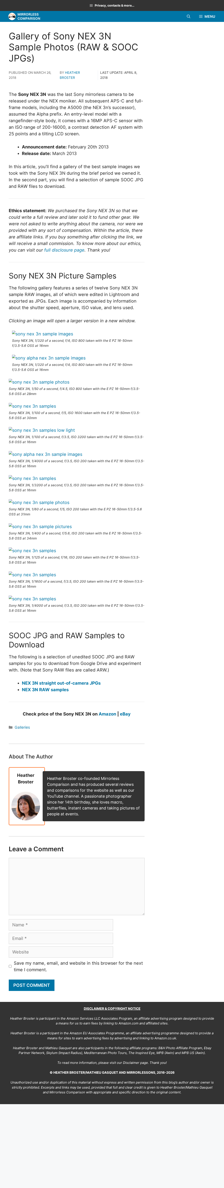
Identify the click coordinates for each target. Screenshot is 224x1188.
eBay (125, 714)
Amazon (107, 714)
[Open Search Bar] (188, 16)
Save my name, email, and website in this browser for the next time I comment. (78, 966)
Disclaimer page (135, 1063)
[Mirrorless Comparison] (12, 16)
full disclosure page (64, 250)
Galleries (22, 727)
